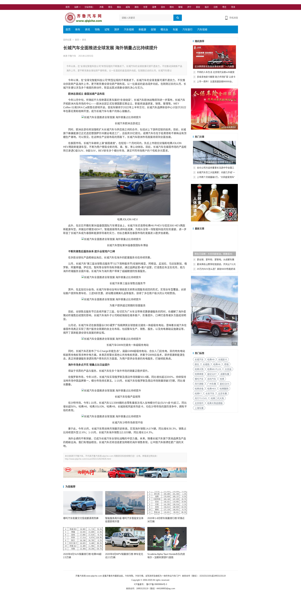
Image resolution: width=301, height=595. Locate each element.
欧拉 (197, 364)
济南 (101, 7)
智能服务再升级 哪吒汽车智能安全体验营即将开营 (124, 520)
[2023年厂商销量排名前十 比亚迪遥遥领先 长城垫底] (214, 152)
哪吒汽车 (199, 379)
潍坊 (137, 7)
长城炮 (206, 364)
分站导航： (89, 7)
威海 (128, 7)
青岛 (110, 7)
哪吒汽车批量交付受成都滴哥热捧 (80, 518)
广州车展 (211, 384)
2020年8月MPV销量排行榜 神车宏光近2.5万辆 (124, 556)
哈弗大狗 (199, 369)
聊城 (180, 7)
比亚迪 (228, 369)
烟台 (119, 7)
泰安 (198, 7)
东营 (145, 7)
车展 (175, 29)
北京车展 (222, 393)
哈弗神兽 (199, 374)
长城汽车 (199, 359)
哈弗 (222, 379)
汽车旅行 (187, 29)
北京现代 (199, 403)
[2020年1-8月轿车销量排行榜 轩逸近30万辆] (167, 503)
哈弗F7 (198, 393)
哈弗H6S (211, 388)
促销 (153, 29)
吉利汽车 (211, 379)
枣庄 (224, 7)
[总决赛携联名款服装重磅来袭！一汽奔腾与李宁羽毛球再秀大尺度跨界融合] (214, 57)
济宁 (189, 7)
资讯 (87, 29)
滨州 (163, 7)
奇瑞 (226, 364)
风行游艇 (199, 384)
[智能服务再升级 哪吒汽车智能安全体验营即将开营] (125, 503)
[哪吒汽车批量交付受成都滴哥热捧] (83, 503)
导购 (97, 29)
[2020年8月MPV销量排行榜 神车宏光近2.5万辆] (125, 538)
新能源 (142, 29)
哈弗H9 (210, 359)
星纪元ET (212, 374)
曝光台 (164, 29)
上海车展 (199, 408)
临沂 (207, 7)
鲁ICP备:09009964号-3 (156, 584)
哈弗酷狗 (224, 388)
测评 (116, 29)
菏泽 (233, 7)
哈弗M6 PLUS (214, 369)
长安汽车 (210, 393)
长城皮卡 (222, 359)
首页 (68, 7)
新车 (77, 29)
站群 (76, 7)
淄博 (154, 7)
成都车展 (224, 374)
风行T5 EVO (201, 398)
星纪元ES (224, 384)
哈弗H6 (216, 364)
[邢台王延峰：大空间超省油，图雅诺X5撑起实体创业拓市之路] (214, 244)
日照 (216, 7)
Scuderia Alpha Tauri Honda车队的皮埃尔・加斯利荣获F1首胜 (166, 556)
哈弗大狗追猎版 (215, 403)
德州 (172, 7)
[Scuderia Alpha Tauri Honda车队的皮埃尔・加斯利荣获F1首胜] (167, 538)
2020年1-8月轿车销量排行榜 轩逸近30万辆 (166, 520)
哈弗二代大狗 (217, 398)
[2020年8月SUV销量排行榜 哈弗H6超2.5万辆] (83, 538)
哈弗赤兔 (199, 388)
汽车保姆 (202, 29)
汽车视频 (129, 29)
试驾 (106, 29)
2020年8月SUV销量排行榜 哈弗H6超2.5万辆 (82, 556)
